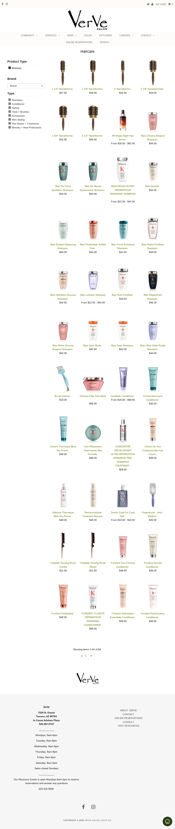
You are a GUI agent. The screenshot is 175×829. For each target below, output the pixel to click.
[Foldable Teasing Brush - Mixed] (93, 545)
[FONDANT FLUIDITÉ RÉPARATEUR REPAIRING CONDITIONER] (93, 596)
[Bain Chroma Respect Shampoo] (152, 118)
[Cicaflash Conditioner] (123, 379)
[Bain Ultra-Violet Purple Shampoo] (152, 328)
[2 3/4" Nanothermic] (63, 118)
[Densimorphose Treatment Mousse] (93, 495)
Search (104, 42)
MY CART (164, 4)
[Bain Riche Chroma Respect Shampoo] (63, 328)
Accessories (18, 115)
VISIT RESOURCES (128, 725)
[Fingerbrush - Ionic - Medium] (152, 495)
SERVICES (51, 35)
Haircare (16, 68)
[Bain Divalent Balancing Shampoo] (63, 227)
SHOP (70, 35)
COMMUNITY (28, 35)
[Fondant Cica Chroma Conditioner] (123, 546)
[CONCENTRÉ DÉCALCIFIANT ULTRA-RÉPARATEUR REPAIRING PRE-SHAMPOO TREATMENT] (123, 429)
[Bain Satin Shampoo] (123, 328)
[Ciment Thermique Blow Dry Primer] (63, 429)
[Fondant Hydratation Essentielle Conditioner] (123, 596)
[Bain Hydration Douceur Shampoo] (63, 278)
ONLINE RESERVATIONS (79, 42)
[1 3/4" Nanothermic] (93, 73)
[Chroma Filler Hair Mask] (93, 379)
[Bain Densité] (152, 169)
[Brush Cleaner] (63, 378)
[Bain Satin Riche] (93, 328)
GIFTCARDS (105, 35)
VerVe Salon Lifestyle (98, 820)
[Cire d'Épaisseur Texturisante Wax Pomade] (93, 429)
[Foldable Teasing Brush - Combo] (63, 545)
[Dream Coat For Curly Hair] (123, 495)
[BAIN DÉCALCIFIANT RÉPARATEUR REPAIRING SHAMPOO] (123, 169)
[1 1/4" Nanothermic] (63, 73)
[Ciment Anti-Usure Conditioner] (152, 379)
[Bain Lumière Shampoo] (93, 278)
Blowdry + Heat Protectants (26, 127)
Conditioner (17, 104)
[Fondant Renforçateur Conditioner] (152, 596)
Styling (15, 107)
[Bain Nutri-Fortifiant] (123, 277)
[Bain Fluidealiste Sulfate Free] (93, 227)
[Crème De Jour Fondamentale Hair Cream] (152, 429)
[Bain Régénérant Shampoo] (152, 278)
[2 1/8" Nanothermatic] (152, 73)
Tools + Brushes (20, 111)
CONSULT (128, 722)
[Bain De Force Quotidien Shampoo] (63, 169)
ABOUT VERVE (128, 710)
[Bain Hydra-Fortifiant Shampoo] (152, 227)
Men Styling (18, 119)
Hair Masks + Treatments (25, 123)
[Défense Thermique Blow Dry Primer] (63, 495)
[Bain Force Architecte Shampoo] (123, 227)
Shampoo (16, 100)
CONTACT (146, 35)
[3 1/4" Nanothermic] (93, 118)
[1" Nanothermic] (123, 73)
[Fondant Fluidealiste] (63, 596)
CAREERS (124, 35)
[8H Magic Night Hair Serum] (123, 118)
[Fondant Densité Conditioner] (152, 546)
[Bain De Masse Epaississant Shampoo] (93, 169)
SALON (88, 35)
